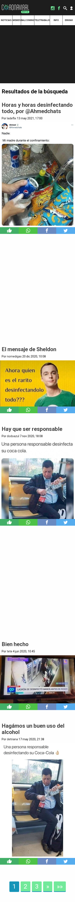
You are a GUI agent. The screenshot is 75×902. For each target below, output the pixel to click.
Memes (16, 20)
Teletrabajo (42, 20)
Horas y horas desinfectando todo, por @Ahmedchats (37, 108)
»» (60, 886)
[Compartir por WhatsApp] (28, 230)
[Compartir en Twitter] (65, 230)
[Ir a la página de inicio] (15, 4)
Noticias (6, 20)
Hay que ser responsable (32, 429)
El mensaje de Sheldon (29, 349)
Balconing (27, 20)
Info (56, 20)
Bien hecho (15, 644)
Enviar (69, 20)
